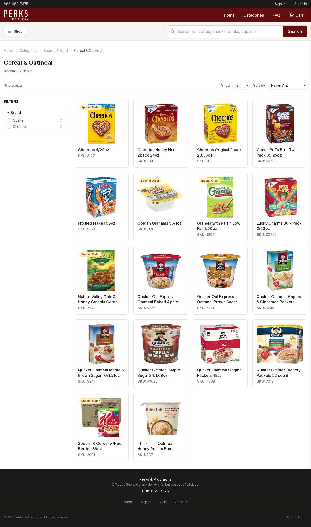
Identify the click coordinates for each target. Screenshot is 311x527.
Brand (16, 112)
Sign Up (300, 4)
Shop (128, 502)
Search (295, 31)
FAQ (276, 15)
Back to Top (294, 517)
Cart (299, 15)
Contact (181, 502)
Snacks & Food (56, 50)
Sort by (259, 85)
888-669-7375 (16, 4)
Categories (253, 15)
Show (226, 85)
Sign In (280, 4)
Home (229, 15)
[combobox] (225, 31)
